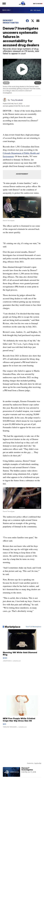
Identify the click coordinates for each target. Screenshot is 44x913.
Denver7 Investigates (11, 21)
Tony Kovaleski (17, 100)
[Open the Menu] (4, 3)
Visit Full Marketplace (33, 627)
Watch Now (37, 3)
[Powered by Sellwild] (37, 763)
